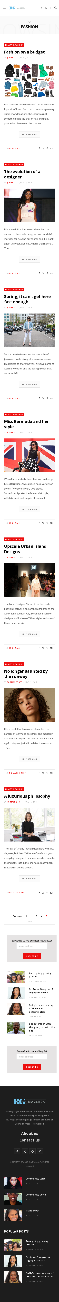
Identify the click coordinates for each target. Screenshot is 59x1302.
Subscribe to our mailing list (32, 1051)
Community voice (35, 1178)
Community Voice (36, 1194)
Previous (17, 916)
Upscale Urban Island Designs (25, 548)
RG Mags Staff (14, 682)
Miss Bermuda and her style (26, 424)
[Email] (51, 148)
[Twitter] (43, 148)
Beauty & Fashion (14, 45)
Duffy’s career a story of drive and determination (41, 1008)
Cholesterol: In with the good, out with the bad (42, 1027)
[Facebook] (39, 148)
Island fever (32, 1210)
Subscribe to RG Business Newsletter (32, 940)
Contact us (30, 1140)
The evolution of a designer (22, 174)
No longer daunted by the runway (26, 673)
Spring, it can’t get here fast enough (27, 299)
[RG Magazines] (17, 7)
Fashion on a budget (24, 52)
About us (29, 1133)
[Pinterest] (47, 148)
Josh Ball (12, 57)
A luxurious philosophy (27, 796)
